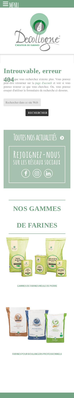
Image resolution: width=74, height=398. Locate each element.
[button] (6, 4)
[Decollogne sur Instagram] (37, 173)
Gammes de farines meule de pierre (37, 286)
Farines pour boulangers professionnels (37, 354)
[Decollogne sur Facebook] (25, 173)
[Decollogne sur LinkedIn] (48, 173)
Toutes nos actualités (35, 136)
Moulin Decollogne (37, 34)
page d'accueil (43, 83)
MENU (14, 4)
